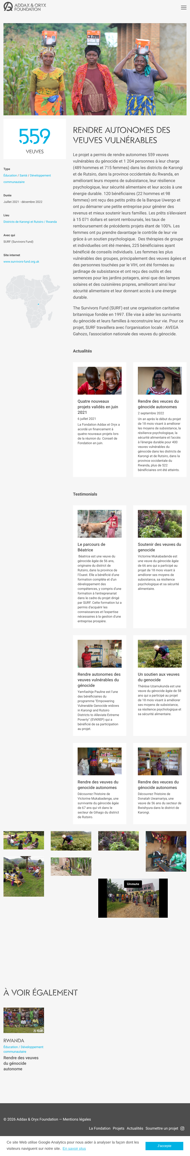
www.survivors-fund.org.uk (21, 262)
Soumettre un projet (162, 1128)
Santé (23, 175)
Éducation (10, 175)
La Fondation (100, 1128)
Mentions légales (77, 1119)
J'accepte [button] (164, 1146)
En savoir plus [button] (74, 1149)
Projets (118, 1128)
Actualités (135, 1128)
